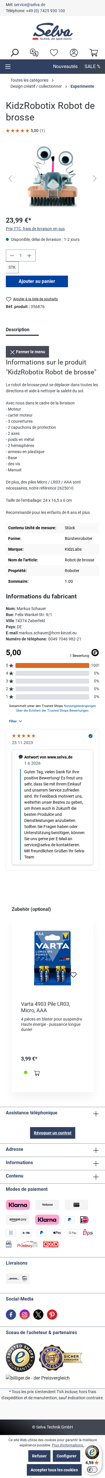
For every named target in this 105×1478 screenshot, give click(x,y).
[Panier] (92, 52)
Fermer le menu (30, 351)
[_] (52, 178)
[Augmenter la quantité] (29, 255)
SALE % (92, 66)
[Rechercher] (13, 52)
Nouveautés (65, 66)
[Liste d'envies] (52, 52)
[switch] (92, 1469)
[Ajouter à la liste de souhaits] (73, 976)
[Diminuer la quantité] (12, 255)
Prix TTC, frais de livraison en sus (35, 228)
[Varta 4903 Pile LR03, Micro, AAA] (52, 958)
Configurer (66, 1456)
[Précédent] (10, 178)
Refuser (39, 1456)
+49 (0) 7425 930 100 (45, 10)
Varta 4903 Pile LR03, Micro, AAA (45, 1007)
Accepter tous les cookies (54, 1470)
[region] (52, 178)
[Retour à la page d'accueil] (52, 31)
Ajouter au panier (37, 281)
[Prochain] (94, 178)
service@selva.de (29, 4)
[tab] (22, 330)
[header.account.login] (72, 52)
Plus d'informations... (68, 1445)
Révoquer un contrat (52, 1133)
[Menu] (8, 66)
